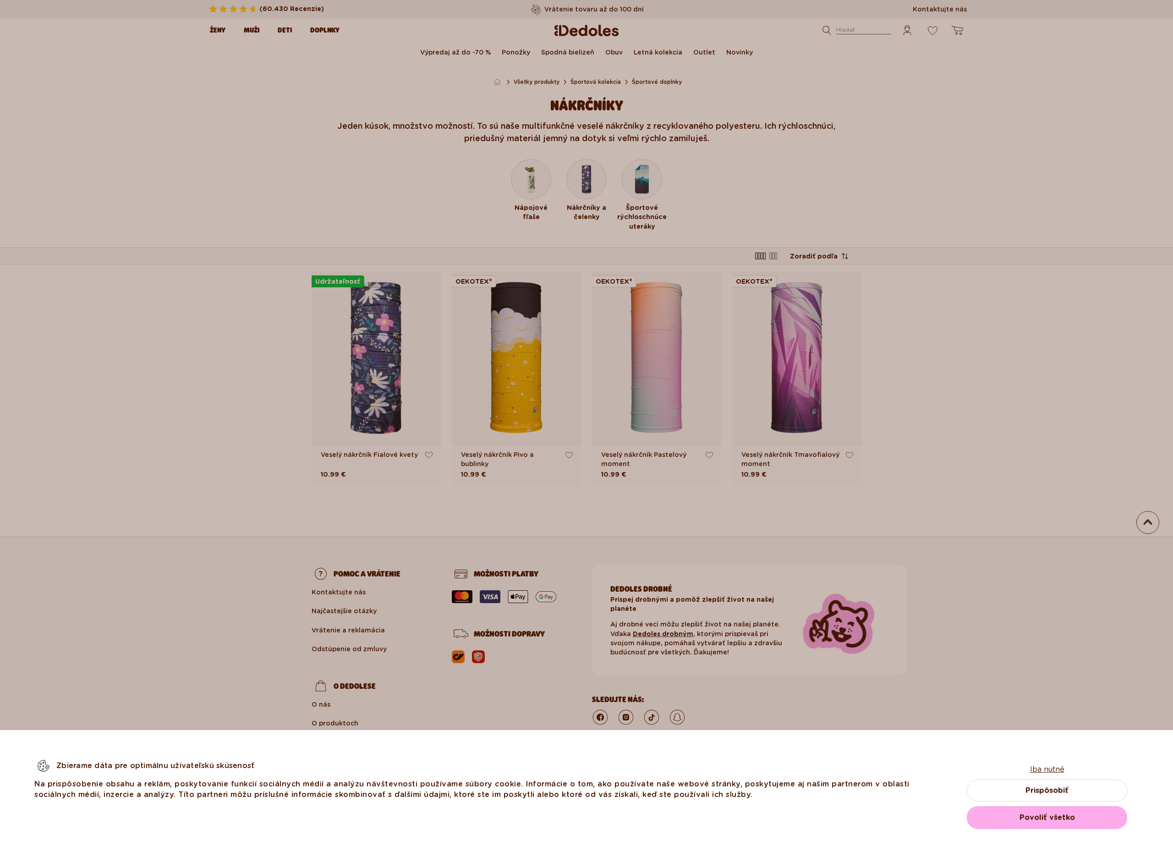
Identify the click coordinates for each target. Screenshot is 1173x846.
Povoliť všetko (1047, 817)
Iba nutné (1047, 769)
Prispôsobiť (1047, 790)
